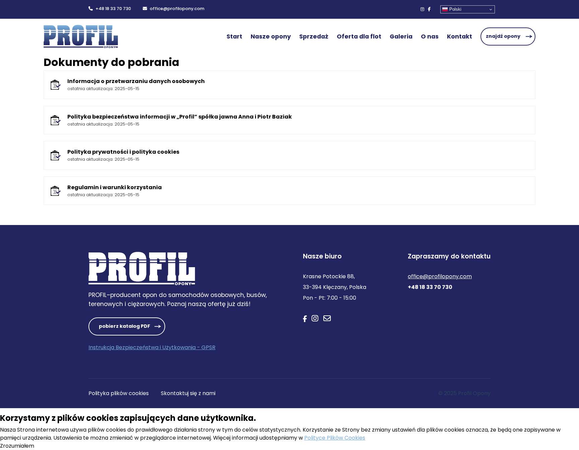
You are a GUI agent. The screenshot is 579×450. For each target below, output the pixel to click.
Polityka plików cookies (118, 393)
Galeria (401, 36)
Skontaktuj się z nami (188, 393)
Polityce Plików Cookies (334, 438)
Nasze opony (271, 36)
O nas (430, 36)
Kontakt (459, 36)
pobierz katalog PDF (124, 326)
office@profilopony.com (177, 8)
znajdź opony (503, 36)
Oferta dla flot (359, 36)
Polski (455, 9)
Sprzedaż (313, 36)
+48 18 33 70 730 (113, 8)
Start (234, 36)
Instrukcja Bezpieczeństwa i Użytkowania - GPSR (151, 347)
